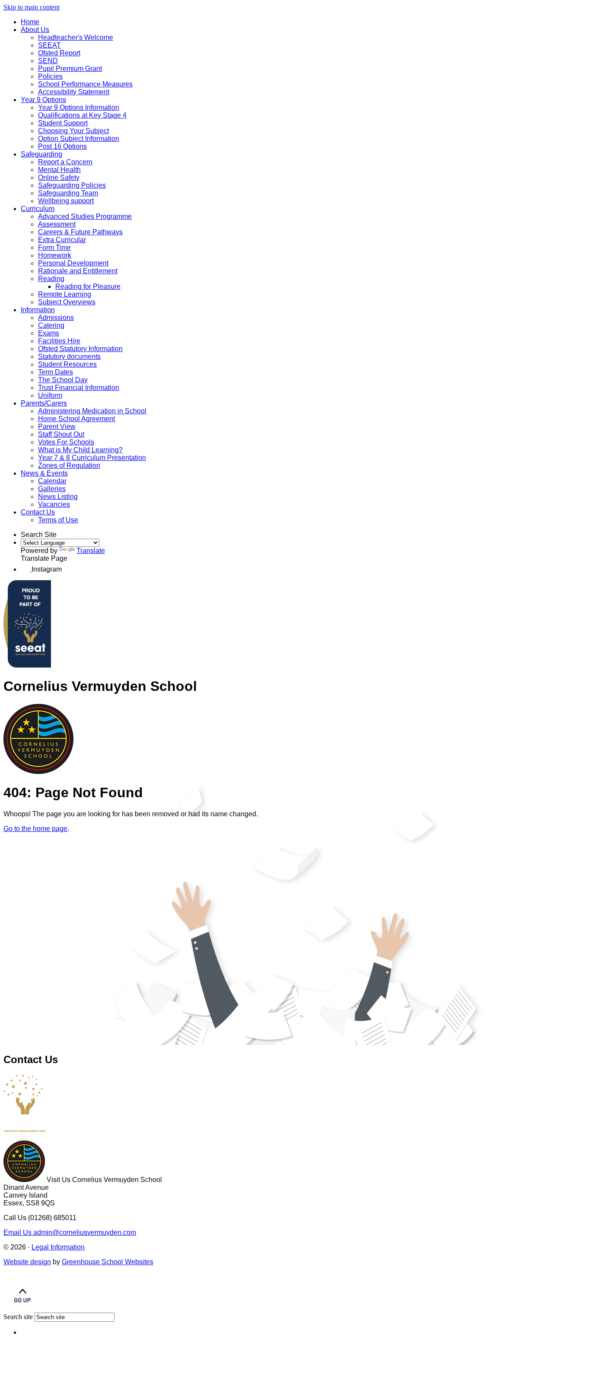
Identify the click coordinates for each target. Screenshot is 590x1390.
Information (38, 309)
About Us (35, 29)
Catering (51, 325)
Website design (27, 1261)
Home (30, 22)
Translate (90, 550)
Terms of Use (58, 520)
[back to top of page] (22, 1308)
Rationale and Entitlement (77, 271)
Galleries (52, 488)
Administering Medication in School (92, 411)
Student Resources (67, 364)
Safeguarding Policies (72, 185)
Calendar (52, 481)
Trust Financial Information (78, 387)
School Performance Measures (85, 84)
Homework (54, 255)
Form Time (54, 247)
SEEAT (49, 45)
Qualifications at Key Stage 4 (82, 115)
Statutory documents (69, 356)
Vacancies (54, 504)
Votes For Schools (66, 442)
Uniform (50, 395)
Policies (50, 76)
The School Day (63, 379)
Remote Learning (64, 294)
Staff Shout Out (61, 434)
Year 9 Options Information (78, 107)
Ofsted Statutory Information (80, 348)
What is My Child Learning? (80, 450)
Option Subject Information (78, 138)
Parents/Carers (44, 403)
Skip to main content (31, 7)
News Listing (58, 496)
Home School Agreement (76, 418)
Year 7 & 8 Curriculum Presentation (92, 457)
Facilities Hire (59, 341)
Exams (48, 333)
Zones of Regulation (69, 465)
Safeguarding (41, 154)
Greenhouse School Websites (107, 1261)
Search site (18, 1316)
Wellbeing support (66, 201)
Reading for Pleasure (88, 286)
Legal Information (58, 1247)
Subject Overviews (66, 302)
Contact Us (38, 512)
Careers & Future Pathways (80, 232)
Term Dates (55, 372)
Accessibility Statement (73, 92)
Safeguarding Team (68, 193)
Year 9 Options (43, 99)
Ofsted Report (59, 53)
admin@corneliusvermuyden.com (69, 1232)
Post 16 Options (62, 146)
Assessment (57, 224)
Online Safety (58, 177)
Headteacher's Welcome (75, 37)
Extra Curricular (62, 239)
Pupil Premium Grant (70, 68)
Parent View (57, 426)
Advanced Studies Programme (85, 216)
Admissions (56, 317)
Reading (51, 278)
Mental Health (59, 169)
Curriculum (37, 208)
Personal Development (73, 263)
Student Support (63, 123)
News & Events (44, 473)
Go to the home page (35, 828)
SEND (48, 60)
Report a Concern (65, 162)
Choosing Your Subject (73, 130)
